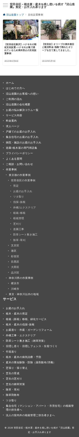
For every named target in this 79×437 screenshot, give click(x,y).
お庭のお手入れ (22, 191)
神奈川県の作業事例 (21, 277)
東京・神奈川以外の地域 (24, 294)
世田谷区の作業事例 (23, 180)
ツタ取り (18, 196)
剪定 (16, 185)
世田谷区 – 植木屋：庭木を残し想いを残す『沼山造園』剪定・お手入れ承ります (42, 5)
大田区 (15, 266)
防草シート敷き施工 (25, 234)
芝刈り (17, 223)
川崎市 (15, 288)
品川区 (15, 272)
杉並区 (15, 256)
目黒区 (15, 261)
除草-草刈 (19, 240)
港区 (14, 250)
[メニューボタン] (5, 5)
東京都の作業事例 (19, 174)
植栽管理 (18, 218)
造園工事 (18, 229)
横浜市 (15, 283)
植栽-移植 (19, 212)
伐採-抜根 (19, 201)
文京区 (15, 245)
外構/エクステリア (24, 207)
